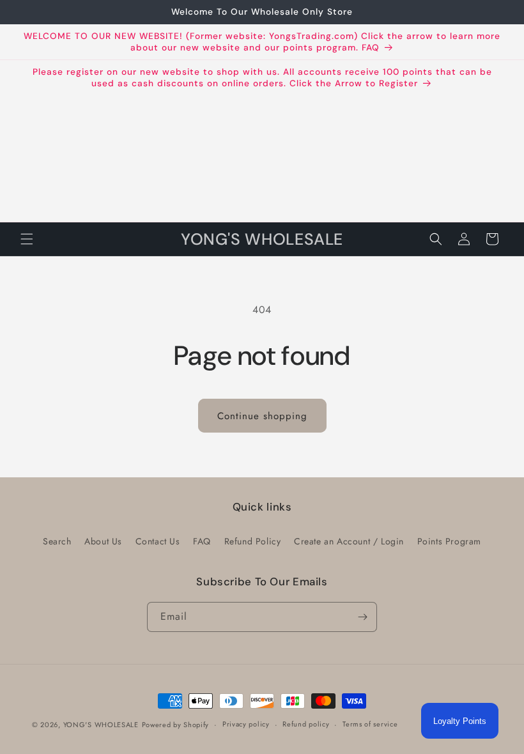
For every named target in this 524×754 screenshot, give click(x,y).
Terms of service (370, 724)
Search (57, 541)
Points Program (449, 541)
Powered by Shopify (176, 724)
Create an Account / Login (349, 541)
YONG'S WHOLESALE (101, 724)
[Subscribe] (362, 617)
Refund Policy (252, 541)
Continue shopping (262, 416)
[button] (27, 239)
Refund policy (305, 724)
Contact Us (157, 541)
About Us (103, 541)
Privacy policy (246, 724)
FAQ (202, 541)
